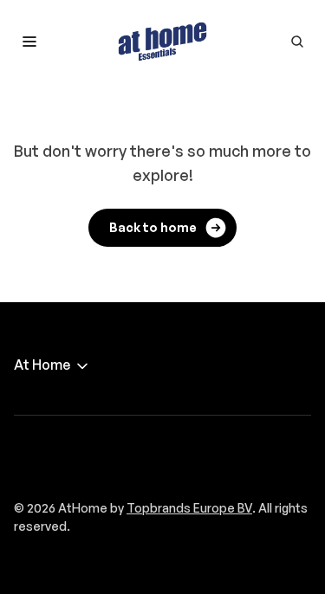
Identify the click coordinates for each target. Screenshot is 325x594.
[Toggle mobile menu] (29, 41)
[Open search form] (297, 41)
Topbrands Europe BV (189, 507)
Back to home (153, 227)
